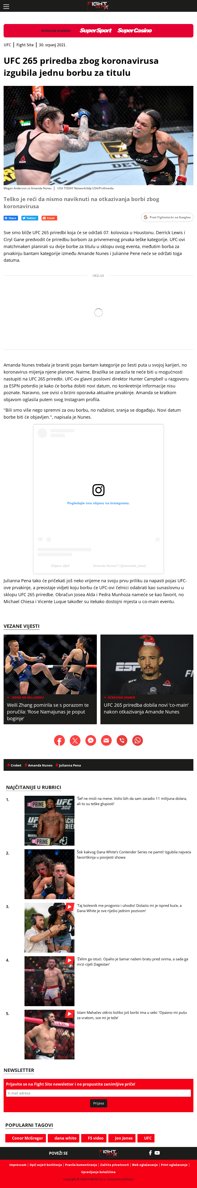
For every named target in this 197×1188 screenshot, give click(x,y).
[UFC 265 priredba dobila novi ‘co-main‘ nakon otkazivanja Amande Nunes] (147, 664)
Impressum (17, 1165)
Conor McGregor (27, 1138)
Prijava (98, 1103)
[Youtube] (159, 1153)
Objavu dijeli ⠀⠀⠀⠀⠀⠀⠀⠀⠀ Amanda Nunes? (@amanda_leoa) (98, 566)
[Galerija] (98, 135)
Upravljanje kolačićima (98, 1172)
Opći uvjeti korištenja (46, 1165)
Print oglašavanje (174, 1165)
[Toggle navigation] (6, 6)
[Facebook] (151, 1153)
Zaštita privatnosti (114, 1165)
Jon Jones (123, 1138)
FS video (95, 1138)
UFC (147, 1138)
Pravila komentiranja (81, 1165)
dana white (65, 1138)
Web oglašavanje (145, 1165)
